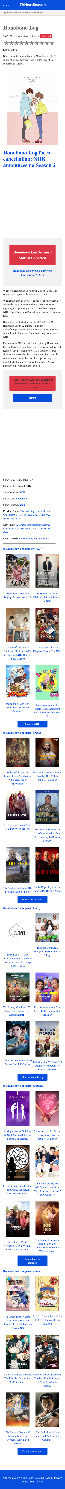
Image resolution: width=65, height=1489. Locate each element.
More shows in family (32, 1077)
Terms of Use (36, 1481)
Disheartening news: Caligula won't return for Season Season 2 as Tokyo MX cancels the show (26, 514)
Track (32, 398)
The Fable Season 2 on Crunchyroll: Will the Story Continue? (47, 1435)
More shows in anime (32, 1451)
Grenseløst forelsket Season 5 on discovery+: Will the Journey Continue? (47, 1134)
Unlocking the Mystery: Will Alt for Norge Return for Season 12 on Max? (47, 1065)
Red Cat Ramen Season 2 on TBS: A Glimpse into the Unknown (47, 1319)
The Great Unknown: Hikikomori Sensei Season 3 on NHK (47, 597)
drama (22, 538)
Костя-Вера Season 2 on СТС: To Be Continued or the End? (47, 1010)
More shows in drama (32, 899)
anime (46, 538)
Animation (21, 498)
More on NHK (32, 724)
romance (37, 538)
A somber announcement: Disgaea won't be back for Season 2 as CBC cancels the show (26, 528)
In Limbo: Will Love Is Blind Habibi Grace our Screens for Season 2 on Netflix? (17, 1189)
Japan (21, 504)
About (49, 1477)
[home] (32, 5)
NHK (22, 492)
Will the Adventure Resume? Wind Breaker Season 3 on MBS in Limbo (17, 1378)
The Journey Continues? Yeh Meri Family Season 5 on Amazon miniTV (17, 1010)
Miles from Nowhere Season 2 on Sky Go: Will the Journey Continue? (47, 776)
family (29, 538)
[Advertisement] (32, 203)
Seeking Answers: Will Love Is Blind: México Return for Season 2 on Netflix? (17, 1134)
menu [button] (6, 5)
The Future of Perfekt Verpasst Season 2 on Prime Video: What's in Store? (18, 1245)
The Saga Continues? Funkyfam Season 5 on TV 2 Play (47, 951)
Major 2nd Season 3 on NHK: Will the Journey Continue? (17, 707)
